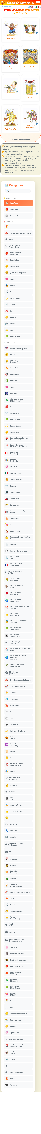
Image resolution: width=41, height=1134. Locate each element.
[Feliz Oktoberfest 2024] (10, 59)
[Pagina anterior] (2, 6)
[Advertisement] (20, 1113)
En (35, 7)
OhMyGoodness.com (21, 140)
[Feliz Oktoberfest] (10, 118)
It (40, 7)
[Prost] (30, 28)
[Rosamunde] (10, 29)
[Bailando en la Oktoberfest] (30, 118)
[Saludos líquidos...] (30, 58)
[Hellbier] (30, 87)
